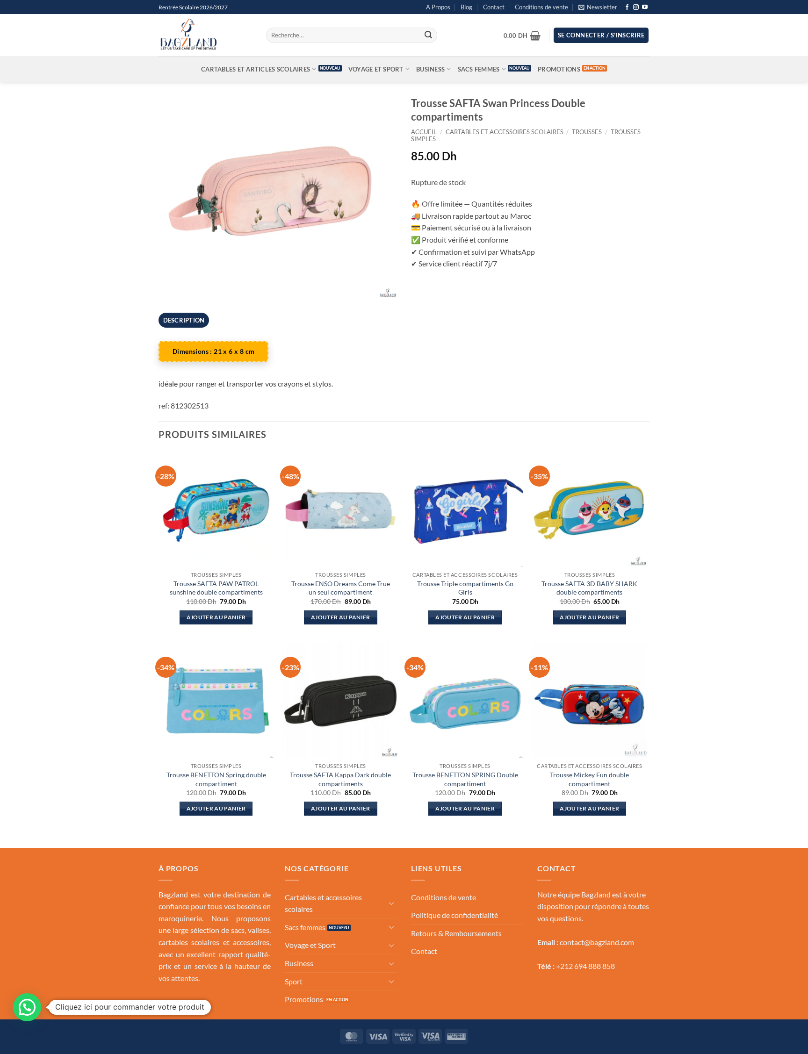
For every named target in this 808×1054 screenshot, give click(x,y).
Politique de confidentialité (454, 915)
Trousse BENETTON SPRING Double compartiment (465, 779)
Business (430, 69)
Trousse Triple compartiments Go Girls (465, 588)
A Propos (438, 7)
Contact (494, 7)
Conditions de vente (541, 7)
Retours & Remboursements (456, 933)
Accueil (424, 132)
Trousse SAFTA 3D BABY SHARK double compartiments (589, 588)
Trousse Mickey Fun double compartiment (589, 779)
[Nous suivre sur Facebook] (627, 7)
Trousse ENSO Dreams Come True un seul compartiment (340, 588)
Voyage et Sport (376, 69)
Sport (294, 981)
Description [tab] (184, 320)
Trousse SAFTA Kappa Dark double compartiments (340, 779)
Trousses (587, 132)
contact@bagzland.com (597, 942)
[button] (597, 7)
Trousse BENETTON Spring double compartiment (216, 779)
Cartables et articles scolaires (255, 69)
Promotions (559, 69)
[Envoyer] (428, 35)
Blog (466, 7)
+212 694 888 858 (585, 965)
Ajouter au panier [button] (216, 617)
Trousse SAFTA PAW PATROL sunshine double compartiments (216, 588)
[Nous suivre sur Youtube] (645, 7)
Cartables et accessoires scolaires (504, 132)
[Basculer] (391, 903)
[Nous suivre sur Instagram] (636, 7)
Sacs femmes (479, 69)
